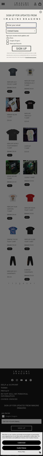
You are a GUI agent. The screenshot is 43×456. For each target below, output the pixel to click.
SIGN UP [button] (21, 48)
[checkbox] (21, 41)
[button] (40, 12)
